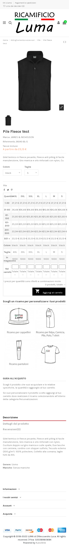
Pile (5, 185)
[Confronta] (18, 337)
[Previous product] (64, 42)
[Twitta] (8, 190)
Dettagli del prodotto (16, 423)
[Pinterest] (12, 190)
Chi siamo (7, 3)
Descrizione (10, 417)
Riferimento (9, 141)
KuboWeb (41, 542)
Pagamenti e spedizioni (25, 3)
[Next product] (65, 42)
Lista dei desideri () (15, 6)
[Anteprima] (23, 337)
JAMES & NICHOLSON (22, 137)
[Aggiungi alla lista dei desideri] (14, 337)
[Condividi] (4, 190)
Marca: (6, 137)
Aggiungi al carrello (48, 291)
